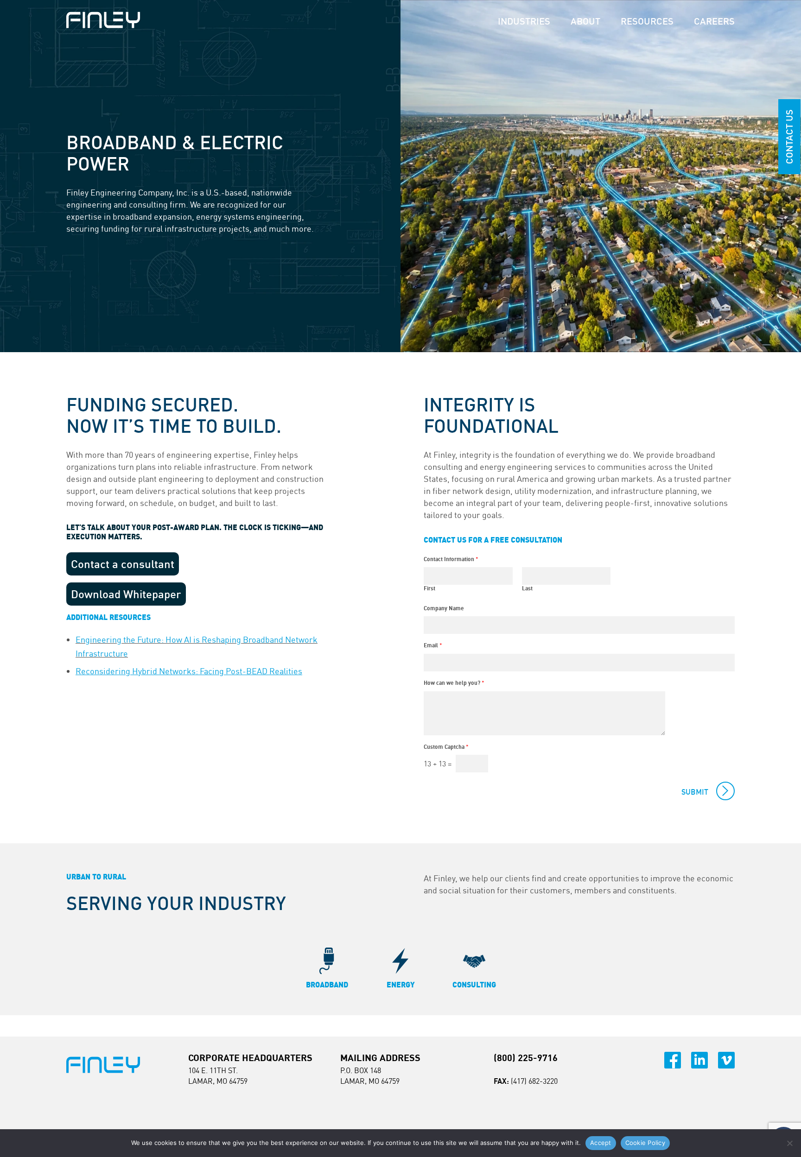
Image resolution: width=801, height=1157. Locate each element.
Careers (714, 21)
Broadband (327, 984)
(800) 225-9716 (526, 1057)
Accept (600, 1142)
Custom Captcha (446, 746)
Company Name (444, 608)
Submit (694, 792)
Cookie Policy (645, 1142)
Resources (647, 21)
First (429, 588)
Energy (401, 984)
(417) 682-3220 (534, 1081)
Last (527, 588)
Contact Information (451, 559)
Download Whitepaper (126, 594)
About (585, 21)
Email (433, 645)
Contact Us (789, 136)
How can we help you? (454, 682)
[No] (789, 1143)
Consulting (474, 984)
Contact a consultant (122, 564)
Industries (524, 21)
